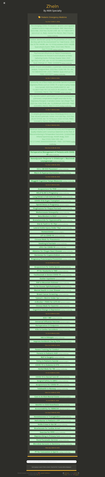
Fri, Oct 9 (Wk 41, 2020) (52, 400)
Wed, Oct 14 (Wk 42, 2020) (52, 392)
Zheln (52, 6)
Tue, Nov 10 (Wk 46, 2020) (52, 177)
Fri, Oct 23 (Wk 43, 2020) (52, 333)
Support (77, 474)
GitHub (75, 473)
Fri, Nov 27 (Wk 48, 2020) (53, 125)
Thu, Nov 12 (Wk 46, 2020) (52, 165)
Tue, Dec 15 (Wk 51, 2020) (52, 21)
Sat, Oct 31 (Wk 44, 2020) (52, 185)
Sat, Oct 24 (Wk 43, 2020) (52, 313)
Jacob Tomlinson (45, 473)
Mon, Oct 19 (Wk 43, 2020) (52, 345)
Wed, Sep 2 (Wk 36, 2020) (52, 448)
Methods (66, 473)
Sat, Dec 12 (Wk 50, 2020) (53, 78)
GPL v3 (38, 474)
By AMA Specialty (53, 10)
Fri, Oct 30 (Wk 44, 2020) (52, 263)
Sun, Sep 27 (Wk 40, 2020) (52, 412)
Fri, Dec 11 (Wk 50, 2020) (52, 110)
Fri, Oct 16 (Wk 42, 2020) (52, 373)
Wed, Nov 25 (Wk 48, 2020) (52, 148)
